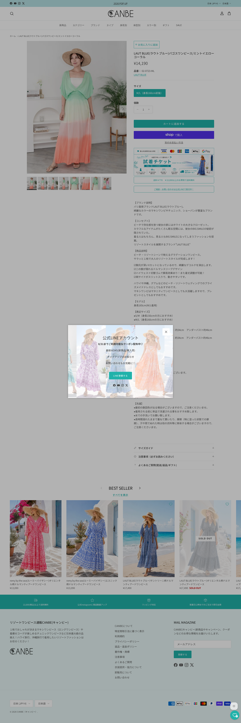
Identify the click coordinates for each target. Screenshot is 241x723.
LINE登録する (120, 375)
